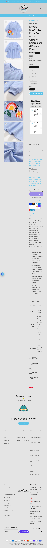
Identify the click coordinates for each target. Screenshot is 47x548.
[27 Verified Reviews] (23, 413)
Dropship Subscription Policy (35, 470)
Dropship (32, 447)
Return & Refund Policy (23, 440)
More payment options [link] (36, 197)
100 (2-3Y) (34, 71)
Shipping (31, 54)
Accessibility (7, 500)
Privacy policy (24, 544)
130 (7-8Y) (34, 80)
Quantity (31, 168)
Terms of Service (8, 491)
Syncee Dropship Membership (34, 451)
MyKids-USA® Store (35, 474)
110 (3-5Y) (34, 74)
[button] (3, 8)
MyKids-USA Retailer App (35, 465)
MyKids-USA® (15, 543)
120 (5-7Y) (34, 77)
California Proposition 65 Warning (9, 511)
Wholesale (33, 434)
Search (5, 434)
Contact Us (6, 440)
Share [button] (32, 383)
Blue (33, 89)
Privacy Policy (7, 487)
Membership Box (21, 434)
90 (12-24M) (35, 67)
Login (5, 437)
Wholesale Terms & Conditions (35, 443)
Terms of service (32, 544)
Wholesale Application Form (35, 438)
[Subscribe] (17, 531)
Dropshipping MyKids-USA (35, 461)
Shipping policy (40, 544)
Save (31, 387)
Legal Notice (7, 515)
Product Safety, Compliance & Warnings (7, 505)
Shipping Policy (21, 437)
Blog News (6, 443)
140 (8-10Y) (35, 84)
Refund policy (17, 544)
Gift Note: (31, 148)
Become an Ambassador (36, 478)
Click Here (23, 423)
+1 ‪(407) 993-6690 (37, 498)
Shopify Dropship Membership (34, 456)
